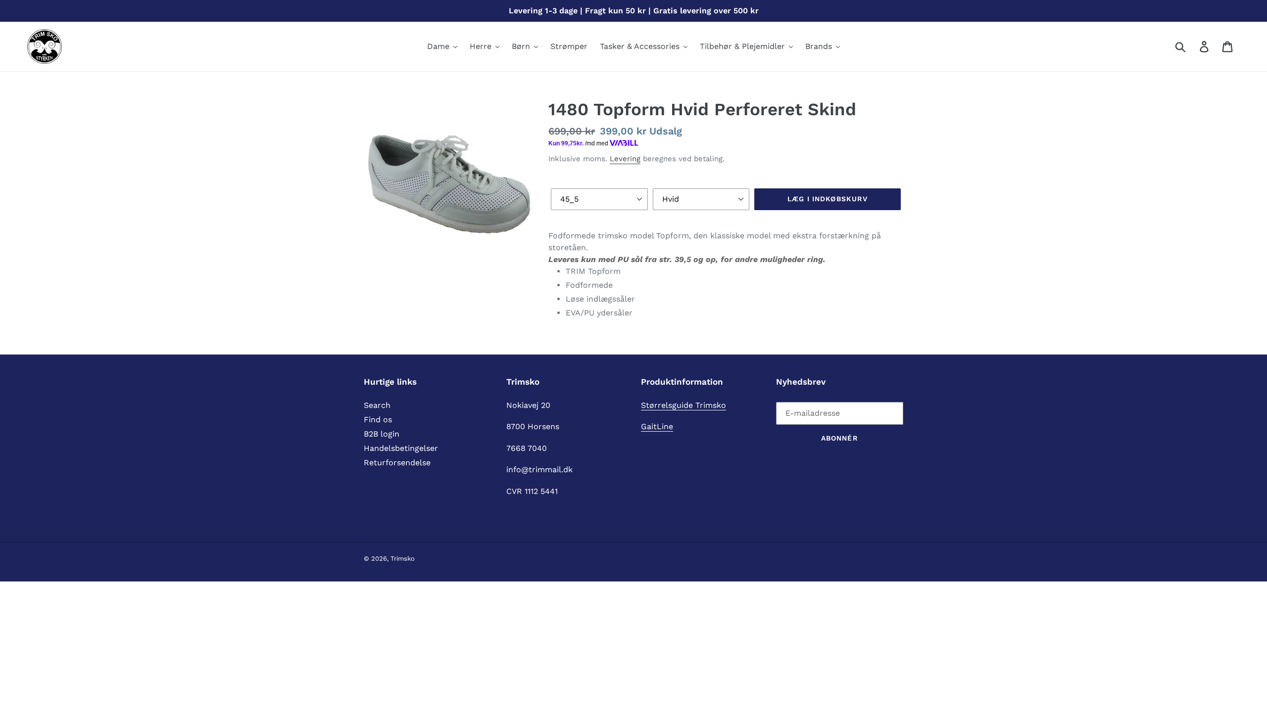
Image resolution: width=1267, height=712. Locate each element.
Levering (625, 158)
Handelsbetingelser (401, 448)
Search (377, 405)
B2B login (381, 434)
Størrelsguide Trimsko (683, 405)
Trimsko (402, 558)
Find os (378, 419)
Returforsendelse (397, 462)
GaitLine (657, 426)
